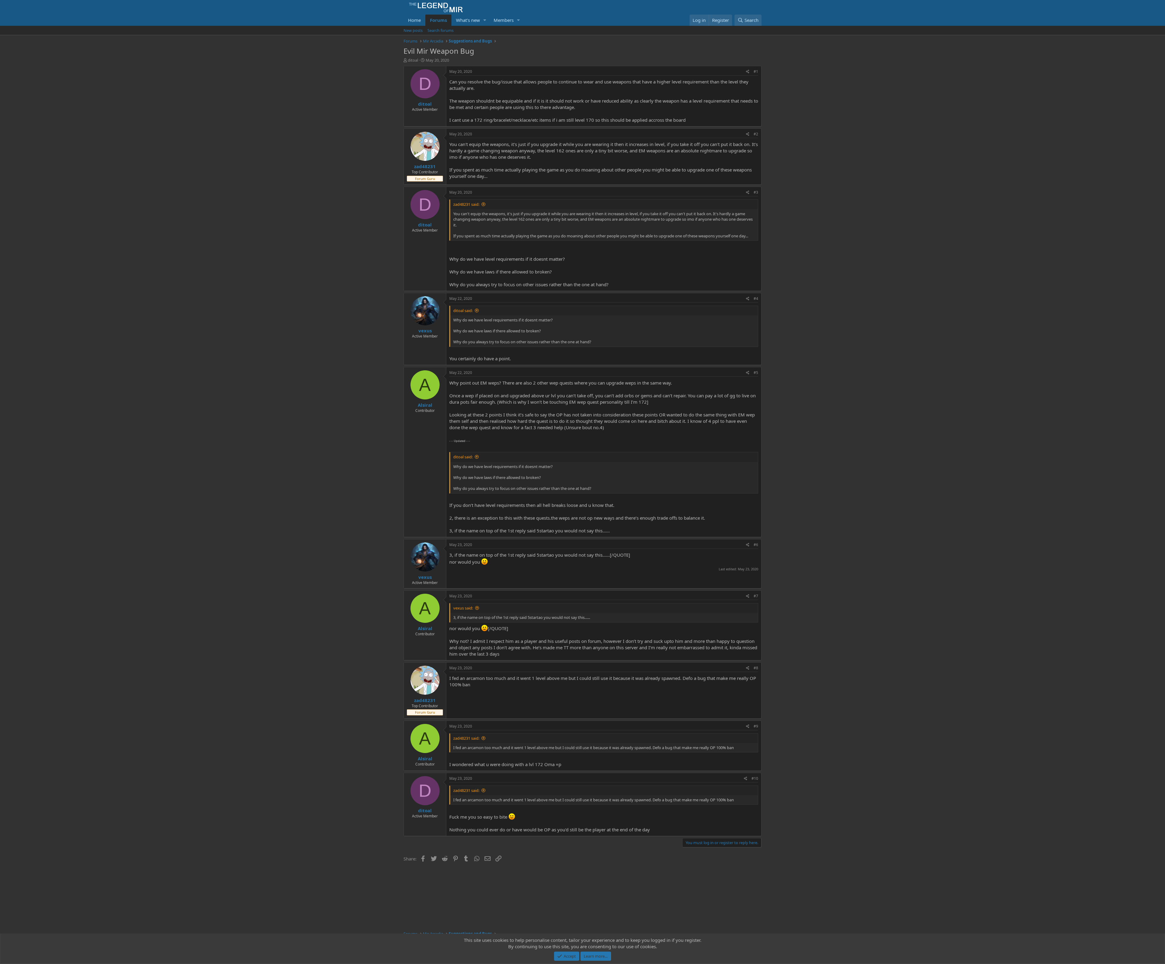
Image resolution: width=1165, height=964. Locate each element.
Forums (438, 20)
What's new (468, 20)
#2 (756, 134)
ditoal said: (463, 310)
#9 (756, 726)
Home (414, 20)
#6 (756, 544)
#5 (756, 372)
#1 (756, 71)
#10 (754, 778)
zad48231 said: (466, 204)
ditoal (413, 60)
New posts (413, 30)
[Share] (747, 71)
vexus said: (463, 608)
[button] (485, 20)
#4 (756, 298)
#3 (756, 192)
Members (504, 20)
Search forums (440, 30)
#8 (756, 667)
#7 (756, 596)
